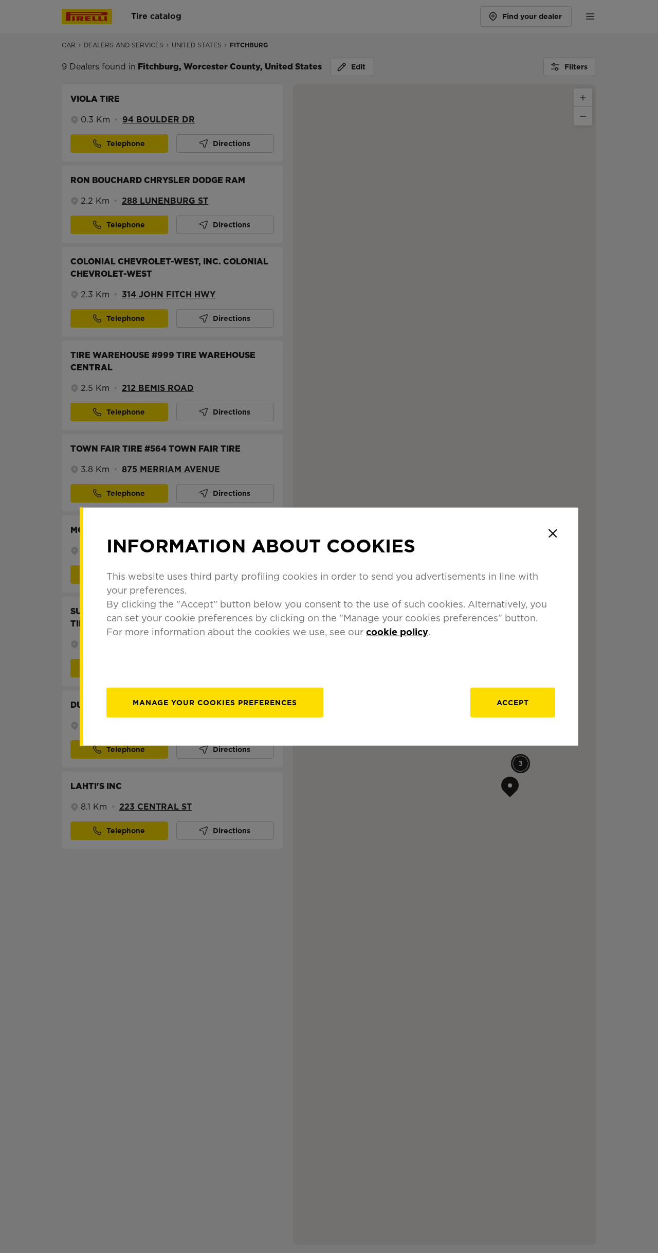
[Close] (552, 533)
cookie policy (397, 631)
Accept (513, 702)
